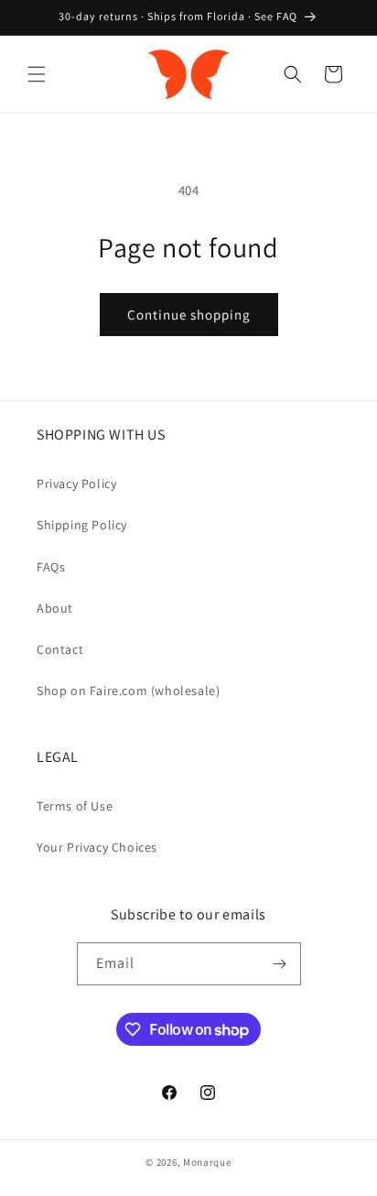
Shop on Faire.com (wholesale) (128, 690)
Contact (60, 649)
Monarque (207, 1162)
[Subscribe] (280, 963)
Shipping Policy (82, 524)
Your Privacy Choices (97, 847)
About (55, 608)
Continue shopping (189, 314)
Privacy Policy (76, 483)
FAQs (51, 567)
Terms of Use (75, 806)
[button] (36, 74)
